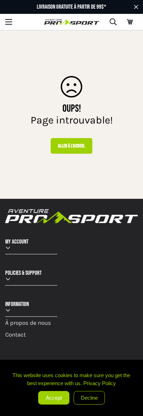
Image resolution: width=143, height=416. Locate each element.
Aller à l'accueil (71, 146)
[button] (130, 22)
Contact (15, 334)
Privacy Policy (99, 383)
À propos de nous (28, 322)
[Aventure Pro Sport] (71, 22)
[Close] (136, 366)
